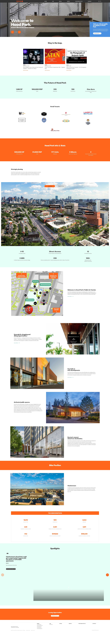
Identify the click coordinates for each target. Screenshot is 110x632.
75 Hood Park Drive (39, 628)
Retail (60, 1)
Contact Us (54, 615)
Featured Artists (78, 1)
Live (53, 1)
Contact (89, 1)
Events (68, 1)
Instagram (100, 1)
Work (45, 1)
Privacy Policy (28, 630)
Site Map (24, 630)
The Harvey (51, 624)
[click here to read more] (33, 56)
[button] (19, 32)
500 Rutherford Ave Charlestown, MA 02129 (15, 627)
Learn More (96, 33)
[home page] (19, 1)
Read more (25, 70)
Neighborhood (61, 186)
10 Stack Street (39, 624)
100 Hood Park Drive (40, 625)
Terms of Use (33, 630)
